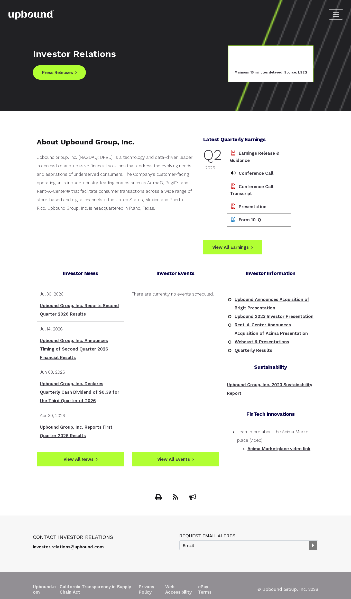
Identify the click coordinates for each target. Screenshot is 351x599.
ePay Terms (204, 589)
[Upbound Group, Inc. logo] (31, 14)
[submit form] (313, 545)
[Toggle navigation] (336, 14)
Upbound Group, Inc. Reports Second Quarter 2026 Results (79, 310)
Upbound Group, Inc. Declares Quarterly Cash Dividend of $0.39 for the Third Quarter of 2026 (79, 392)
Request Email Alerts (207, 535)
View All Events (173, 459)
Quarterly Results (253, 350)
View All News (78, 459)
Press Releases (57, 72)
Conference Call (256, 173)
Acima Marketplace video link (278, 448)
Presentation (252, 206)
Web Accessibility (178, 589)
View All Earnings (230, 247)
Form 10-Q (250, 219)
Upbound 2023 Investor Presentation (274, 316)
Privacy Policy (146, 589)
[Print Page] (159, 498)
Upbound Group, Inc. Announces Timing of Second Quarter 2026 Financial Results (74, 349)
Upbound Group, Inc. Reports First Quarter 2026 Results (76, 431)
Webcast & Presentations (262, 341)
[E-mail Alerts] (193, 498)
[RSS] (176, 498)
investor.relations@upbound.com (68, 546)
